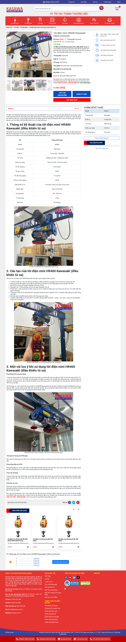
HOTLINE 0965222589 (62, 94)
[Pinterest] (78, 502)
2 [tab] (22, 93)
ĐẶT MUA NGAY (71, 100)
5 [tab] (31, 93)
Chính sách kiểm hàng (51, 622)
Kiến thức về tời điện (51, 597)
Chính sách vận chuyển (52, 617)
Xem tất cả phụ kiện (101, 148)
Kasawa (71, 495)
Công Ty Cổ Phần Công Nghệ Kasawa (26, 632)
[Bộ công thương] (71, 583)
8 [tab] (39, 93)
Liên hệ (95, 2)
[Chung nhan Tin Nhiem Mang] (77, 589)
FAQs (119, 2)
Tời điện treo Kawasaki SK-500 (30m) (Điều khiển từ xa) (17, 540)
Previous (5, 85)
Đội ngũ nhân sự (50, 587)
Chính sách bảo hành (51, 619)
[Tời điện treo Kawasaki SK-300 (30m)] (44, 526)
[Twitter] (73, 502)
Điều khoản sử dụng (51, 605)
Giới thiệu (84, 2)
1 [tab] (19, 93)
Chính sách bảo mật (51, 611)
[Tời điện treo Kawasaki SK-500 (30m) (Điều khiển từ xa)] (18, 526)
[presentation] (74, 509)
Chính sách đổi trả (50, 614)
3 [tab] (25, 93)
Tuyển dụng (107, 2)
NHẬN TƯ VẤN (81, 94)
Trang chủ (71, 2)
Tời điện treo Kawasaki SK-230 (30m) (68, 540)
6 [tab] (34, 93)
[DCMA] (85, 583)
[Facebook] (69, 502)
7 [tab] (37, 93)
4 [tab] (28, 93)
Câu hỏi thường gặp (51, 584)
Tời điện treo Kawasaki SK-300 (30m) (43, 540)
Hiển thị (77, 108)
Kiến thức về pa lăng (51, 590)
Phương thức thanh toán (52, 608)
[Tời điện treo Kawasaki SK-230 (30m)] (69, 526)
